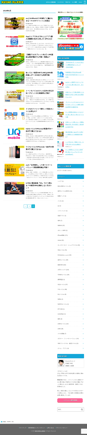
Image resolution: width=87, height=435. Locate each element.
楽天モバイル (63, 260)
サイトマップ (22, 427)
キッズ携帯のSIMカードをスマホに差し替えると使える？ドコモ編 (74, 115)
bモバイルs (62, 294)
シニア (61, 181)
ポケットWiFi (62, 230)
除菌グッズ (62, 196)
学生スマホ (62, 250)
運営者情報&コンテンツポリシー (36, 427)
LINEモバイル (63, 323)
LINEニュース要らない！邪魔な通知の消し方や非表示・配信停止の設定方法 (74, 125)
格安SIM (62, 265)
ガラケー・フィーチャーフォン (68, 338)
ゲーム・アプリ (63, 348)
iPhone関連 (63, 235)
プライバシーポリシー (61, 427)
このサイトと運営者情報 (70, 400)
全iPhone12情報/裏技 (51, 2)
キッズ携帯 (74, 2)
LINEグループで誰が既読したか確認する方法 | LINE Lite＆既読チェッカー (74, 95)
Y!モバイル (62, 289)
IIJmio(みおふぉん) (64, 255)
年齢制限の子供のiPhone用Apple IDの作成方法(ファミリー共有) (74, 75)
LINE (60, 328)
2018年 (9, 421)
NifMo (60, 299)
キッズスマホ (60, 2)
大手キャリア (63, 269)
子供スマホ (67, 2)
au (59, 206)
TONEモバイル (63, 274)
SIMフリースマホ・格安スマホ (68, 343)
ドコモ (61, 201)
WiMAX (61, 225)
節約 (60, 319)
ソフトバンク (63, 210)
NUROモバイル (63, 304)
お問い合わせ (50, 427)
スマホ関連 (62, 333)
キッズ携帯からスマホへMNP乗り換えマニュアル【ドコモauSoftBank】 (74, 152)
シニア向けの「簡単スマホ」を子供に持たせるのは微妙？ (74, 143)
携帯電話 (61, 279)
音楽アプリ (62, 215)
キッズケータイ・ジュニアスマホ (69, 245)
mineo (80, 2)
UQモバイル (63, 284)
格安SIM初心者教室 (40, 431)
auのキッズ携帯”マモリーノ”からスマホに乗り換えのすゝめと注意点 (74, 85)
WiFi (60, 220)
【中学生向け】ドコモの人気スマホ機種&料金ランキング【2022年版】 (74, 65)
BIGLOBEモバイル (64, 186)
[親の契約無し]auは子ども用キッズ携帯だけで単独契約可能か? (74, 134)
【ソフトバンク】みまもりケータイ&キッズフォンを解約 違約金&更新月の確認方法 (74, 105)
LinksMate (62, 314)
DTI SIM (61, 309)
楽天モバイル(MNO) (65, 191)
